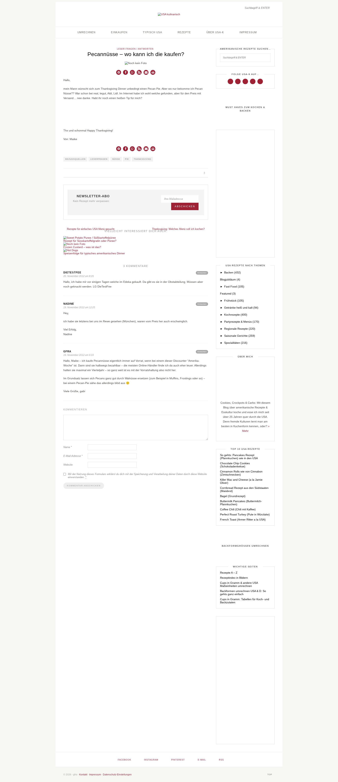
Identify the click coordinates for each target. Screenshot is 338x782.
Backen (232, 272)
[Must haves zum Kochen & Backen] (245, 109)
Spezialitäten (235, 342)
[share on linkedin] (199, 173)
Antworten (202, 273)
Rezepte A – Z (228, 572)
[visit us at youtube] (252, 81)
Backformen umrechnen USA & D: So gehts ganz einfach (243, 592)
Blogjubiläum (230, 279)
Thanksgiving (142, 159)
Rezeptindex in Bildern (234, 577)
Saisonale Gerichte (239, 335)
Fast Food (234, 286)
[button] (118, 72)
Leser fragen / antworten (135, 49)
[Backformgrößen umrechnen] (245, 546)
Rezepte (184, 32)
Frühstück (234, 300)
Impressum (248, 32)
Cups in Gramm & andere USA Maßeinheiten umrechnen (239, 584)
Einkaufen (119, 32)
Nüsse (116, 159)
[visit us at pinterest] (245, 81)
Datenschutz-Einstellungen (117, 774)
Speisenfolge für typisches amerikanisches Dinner (94, 253)
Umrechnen (86, 32)
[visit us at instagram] (238, 81)
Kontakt (83, 774)
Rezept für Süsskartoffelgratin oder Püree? (89, 240)
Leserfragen (98, 159)
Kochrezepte (235, 314)
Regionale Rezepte (239, 328)
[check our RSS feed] (260, 81)
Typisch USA (152, 32)
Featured (228, 293)
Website (68, 464)
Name (67, 447)
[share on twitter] (190, 173)
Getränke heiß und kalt (241, 307)
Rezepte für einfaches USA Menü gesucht (90, 229)
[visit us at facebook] (230, 81)
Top (270, 774)
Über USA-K (215, 32)
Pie (127, 159)
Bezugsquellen (75, 159)
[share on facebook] (185, 173)
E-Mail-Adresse (73, 455)
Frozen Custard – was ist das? (82, 247)
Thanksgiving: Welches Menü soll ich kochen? (178, 229)
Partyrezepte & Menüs (241, 321)
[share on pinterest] (194, 173)
